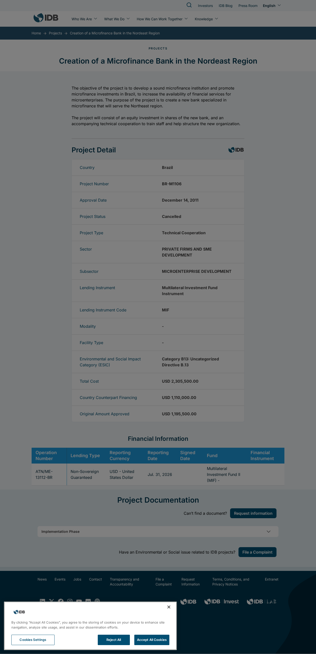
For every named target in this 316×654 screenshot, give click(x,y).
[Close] (168, 607)
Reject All (113, 640)
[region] (90, 626)
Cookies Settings (33, 640)
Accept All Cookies (152, 640)
